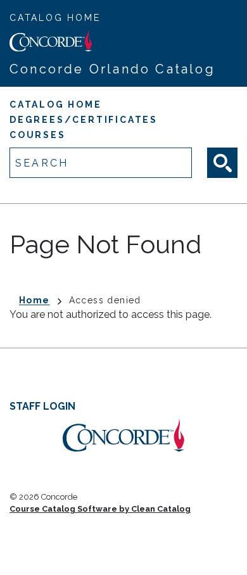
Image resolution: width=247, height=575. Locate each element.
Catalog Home (55, 18)
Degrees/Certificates (84, 120)
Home (34, 300)
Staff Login (42, 406)
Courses (38, 135)
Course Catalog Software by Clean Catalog (100, 509)
